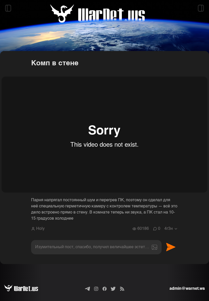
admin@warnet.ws (187, 289)
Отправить (171, 247)
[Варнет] (25, 289)
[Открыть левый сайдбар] (8, 8)
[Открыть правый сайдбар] (201, 8)
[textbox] (96, 247)
